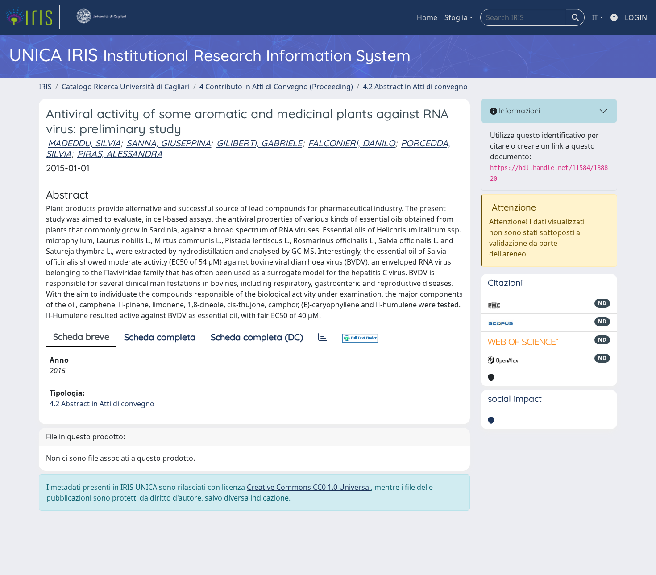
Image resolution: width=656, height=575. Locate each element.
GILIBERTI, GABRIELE (259, 143)
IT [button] (595, 17)
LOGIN (636, 17)
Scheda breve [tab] (81, 336)
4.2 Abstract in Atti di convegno (415, 86)
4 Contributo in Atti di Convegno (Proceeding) (276, 86)
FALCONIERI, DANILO (351, 143)
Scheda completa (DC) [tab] (257, 337)
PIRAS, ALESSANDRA (119, 153)
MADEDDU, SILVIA (84, 143)
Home (427, 17)
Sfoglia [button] (456, 17)
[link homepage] (32, 17)
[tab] (323, 337)
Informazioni (518, 110)
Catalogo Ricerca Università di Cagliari (126, 86)
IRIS (45, 86)
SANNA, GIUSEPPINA (168, 143)
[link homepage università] (101, 17)
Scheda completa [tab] (159, 337)
